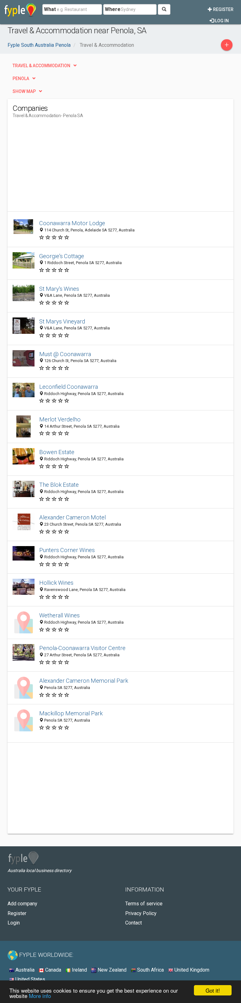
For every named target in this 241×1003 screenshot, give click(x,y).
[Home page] (20, 9)
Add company (22, 904)
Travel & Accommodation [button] (41, 65)
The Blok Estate (59, 484)
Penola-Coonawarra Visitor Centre (82, 648)
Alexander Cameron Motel (72, 517)
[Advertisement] (65, 167)
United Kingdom (191, 970)
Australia (24, 970)
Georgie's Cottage (61, 256)
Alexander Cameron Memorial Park (83, 680)
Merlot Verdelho (60, 419)
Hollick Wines (56, 582)
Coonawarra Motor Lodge (72, 223)
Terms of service (144, 904)
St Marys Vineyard (62, 321)
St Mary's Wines (59, 288)
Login (14, 923)
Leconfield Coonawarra (68, 386)
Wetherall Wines (59, 615)
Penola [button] (21, 78)
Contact (133, 923)
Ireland (79, 970)
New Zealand (111, 970)
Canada (52, 970)
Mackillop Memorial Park (71, 713)
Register (222, 9)
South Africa (150, 970)
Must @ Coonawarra (65, 354)
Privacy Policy (141, 913)
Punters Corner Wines (67, 550)
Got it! (213, 990)
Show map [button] (24, 91)
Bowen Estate (56, 452)
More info (40, 996)
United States (29, 979)
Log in (221, 20)
